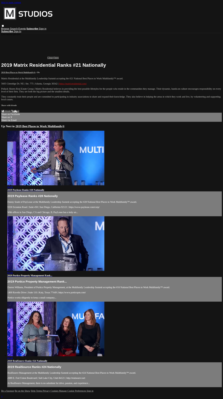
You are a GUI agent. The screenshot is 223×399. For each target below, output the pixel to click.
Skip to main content (11, 2)
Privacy (47, 391)
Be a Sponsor (7, 391)
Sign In (17, 31)
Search (14, 28)
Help (33, 391)
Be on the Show (22, 391)
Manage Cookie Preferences (73, 391)
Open (56, 57)
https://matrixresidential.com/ (73, 83)
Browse (5, 28)
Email (16, 111)
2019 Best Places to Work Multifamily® (18, 72)
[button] (3, 26)
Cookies (55, 391)
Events (22, 28)
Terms (39, 391)
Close (50, 57)
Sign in (42, 28)
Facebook (6, 111)
